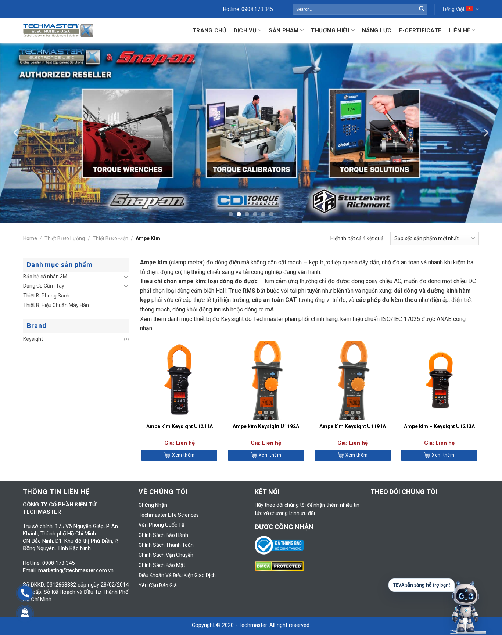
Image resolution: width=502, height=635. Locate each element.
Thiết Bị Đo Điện (110, 238)
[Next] (485, 133)
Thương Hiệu (330, 30)
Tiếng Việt (453, 9)
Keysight (33, 339)
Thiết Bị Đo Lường (64, 238)
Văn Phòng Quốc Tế (161, 525)
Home (30, 238)
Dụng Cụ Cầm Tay (43, 286)
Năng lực (376, 30)
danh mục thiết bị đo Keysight (206, 318)
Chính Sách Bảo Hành (163, 535)
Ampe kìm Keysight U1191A (352, 426)
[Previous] (16, 133)
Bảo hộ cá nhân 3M (45, 276)
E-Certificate (420, 30)
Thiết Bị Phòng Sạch (46, 296)
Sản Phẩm (283, 30)
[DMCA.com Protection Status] (281, 566)
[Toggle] (126, 276)
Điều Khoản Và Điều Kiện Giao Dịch (177, 575)
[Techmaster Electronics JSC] (58, 30)
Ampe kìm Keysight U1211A (179, 426)
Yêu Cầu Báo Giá (158, 585)
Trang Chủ (209, 30)
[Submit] (421, 9)
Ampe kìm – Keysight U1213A (439, 426)
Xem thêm (183, 455)
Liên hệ (459, 30)
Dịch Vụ (245, 30)
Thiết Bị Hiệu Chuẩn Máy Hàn (56, 305)
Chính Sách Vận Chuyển (166, 555)
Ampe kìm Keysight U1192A (266, 426)
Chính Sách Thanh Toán (166, 545)
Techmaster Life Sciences (169, 515)
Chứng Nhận (153, 505)
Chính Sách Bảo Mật (162, 565)
